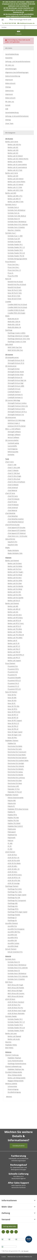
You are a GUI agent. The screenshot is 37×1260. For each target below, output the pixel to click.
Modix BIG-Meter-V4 (14, 327)
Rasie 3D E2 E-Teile (14, 296)
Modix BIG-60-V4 (13, 319)
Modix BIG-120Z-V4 (14, 324)
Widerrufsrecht (10, 83)
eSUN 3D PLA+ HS (13, 858)
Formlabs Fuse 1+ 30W (15, 236)
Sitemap (8, 87)
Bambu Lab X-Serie (11, 173)
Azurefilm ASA (12, 935)
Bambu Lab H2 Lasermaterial (17, 167)
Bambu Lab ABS (13, 606)
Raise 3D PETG (12, 709)
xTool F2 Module (13, 485)
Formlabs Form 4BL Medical (17, 216)
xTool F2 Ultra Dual (14, 479)
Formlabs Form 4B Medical (16, 210)
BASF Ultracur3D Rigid (15, 990)
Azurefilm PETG (13, 937)
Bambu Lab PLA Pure (14, 569)
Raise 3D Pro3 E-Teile (15, 293)
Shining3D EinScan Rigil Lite (17, 380)
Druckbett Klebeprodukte (13, 1072)
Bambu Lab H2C (13, 147)
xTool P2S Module (13, 499)
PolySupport (12, 832)
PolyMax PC (11, 812)
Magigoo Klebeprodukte (15, 1081)
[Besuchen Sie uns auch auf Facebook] (3, 1232)
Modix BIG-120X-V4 (14, 321)
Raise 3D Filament (11, 692)
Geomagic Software (14, 434)
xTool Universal (13, 487)
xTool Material (12, 490)
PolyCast (10, 840)
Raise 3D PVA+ (12, 738)
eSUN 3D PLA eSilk (14, 860)
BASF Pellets (9, 1048)
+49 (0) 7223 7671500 (10, 23)
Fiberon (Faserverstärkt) (15, 798)
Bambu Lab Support (14, 660)
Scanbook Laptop (13, 443)
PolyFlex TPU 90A (13, 818)
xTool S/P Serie (10, 493)
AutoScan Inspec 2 (14, 423)
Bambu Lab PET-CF (14, 646)
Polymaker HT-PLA (14, 789)
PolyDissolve (12, 829)
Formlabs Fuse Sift (14, 239)
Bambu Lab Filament (12, 560)
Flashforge (8, 330)
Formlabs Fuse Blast (14, 242)
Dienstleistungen (11, 69)
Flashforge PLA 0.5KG (15, 889)
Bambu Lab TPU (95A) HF (16, 635)
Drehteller (11, 454)
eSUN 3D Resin (10, 999)
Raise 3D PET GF (13, 718)
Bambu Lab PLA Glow (15, 583)
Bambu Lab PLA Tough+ (15, 572)
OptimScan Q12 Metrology (16, 420)
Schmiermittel (12, 1086)
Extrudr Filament (10, 949)
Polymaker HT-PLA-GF (15, 792)
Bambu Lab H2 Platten (15, 162)
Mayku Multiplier (13, 550)
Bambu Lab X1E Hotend (15, 184)
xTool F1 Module (13, 470)
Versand (26, 1251)
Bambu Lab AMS (10, 193)
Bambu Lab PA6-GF (14, 652)
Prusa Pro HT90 (13, 276)
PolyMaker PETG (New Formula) (18, 809)
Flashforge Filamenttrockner (17, 1063)
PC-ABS (10, 843)
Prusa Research (10, 261)
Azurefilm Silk (12, 940)
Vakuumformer (10, 539)
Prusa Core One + (13, 264)
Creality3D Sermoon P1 (15, 394)
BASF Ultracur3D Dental (15, 996)
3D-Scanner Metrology (12, 400)
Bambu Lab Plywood (14, 1036)
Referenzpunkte (13, 452)
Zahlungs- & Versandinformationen (17, 116)
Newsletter (9, 58)
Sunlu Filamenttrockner (15, 1061)
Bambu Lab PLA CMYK (15, 580)
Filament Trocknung (11, 1055)
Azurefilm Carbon (13, 943)
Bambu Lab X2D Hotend (15, 179)
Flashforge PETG (13, 909)
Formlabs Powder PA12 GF (16, 253)
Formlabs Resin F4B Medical (17, 222)
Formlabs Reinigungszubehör (17, 259)
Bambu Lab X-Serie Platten (16, 182)
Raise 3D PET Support (15, 720)
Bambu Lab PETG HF (14, 620)
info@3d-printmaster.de (27, 23)
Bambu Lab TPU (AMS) (15, 638)
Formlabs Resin (10, 959)
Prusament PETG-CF (14, 680)
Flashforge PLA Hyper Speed (17, 895)
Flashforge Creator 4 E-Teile (17, 341)
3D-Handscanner (10, 366)
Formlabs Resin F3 (14, 970)
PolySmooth (11, 838)
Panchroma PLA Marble (15, 775)
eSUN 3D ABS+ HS (13, 869)
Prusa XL (10, 273)
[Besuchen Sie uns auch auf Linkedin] (16, 1232)
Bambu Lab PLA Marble (15, 586)
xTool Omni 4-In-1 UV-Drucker (17, 536)
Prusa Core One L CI (14, 270)
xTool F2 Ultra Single (14, 476)
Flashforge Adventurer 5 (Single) (18, 336)
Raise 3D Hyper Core (14, 735)
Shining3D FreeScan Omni (16, 409)
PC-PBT (10, 849)
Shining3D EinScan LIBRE (16, 386)
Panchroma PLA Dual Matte (17, 755)
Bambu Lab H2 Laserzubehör (17, 164)
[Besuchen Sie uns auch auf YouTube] (7, 1232)
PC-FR (9, 846)
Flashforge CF (12, 918)
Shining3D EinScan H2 (15, 377)
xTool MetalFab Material (16, 522)
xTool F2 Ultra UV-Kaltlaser (16, 482)
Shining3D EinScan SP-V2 (16, 363)
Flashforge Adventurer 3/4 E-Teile (19, 339)
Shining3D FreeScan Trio (16, 414)
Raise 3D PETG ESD (14, 712)
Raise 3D (8, 279)
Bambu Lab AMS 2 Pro (15, 196)
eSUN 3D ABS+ (12, 866)
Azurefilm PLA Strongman (16, 929)
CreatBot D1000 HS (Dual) (16, 310)
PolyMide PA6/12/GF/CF (15, 826)
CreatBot (8, 301)
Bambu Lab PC (12, 640)
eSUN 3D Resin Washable (16, 1013)
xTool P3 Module (13, 505)
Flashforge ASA (13, 906)
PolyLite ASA (12, 803)
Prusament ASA (13, 672)
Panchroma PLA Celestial (16, 766)
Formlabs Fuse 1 (10, 233)
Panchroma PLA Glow (15, 780)
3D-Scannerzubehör (12, 440)
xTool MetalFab (10, 513)
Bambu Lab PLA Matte (15, 566)
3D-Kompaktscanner (12, 357)
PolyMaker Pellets (11, 1045)
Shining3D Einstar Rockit (16, 372)
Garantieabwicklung (12, 54)
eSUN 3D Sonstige (14, 883)
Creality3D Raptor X (14, 392)
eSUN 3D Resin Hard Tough (17, 1010)
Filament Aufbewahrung (13, 1066)
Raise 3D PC (11, 703)
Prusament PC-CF (13, 686)
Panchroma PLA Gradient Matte (18, 760)
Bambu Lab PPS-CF (14, 658)
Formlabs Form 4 (10, 204)
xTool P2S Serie (13, 496)
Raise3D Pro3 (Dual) (14, 287)
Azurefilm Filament (11, 923)
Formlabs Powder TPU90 (16, 1030)
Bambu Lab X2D (13, 176)
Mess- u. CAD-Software (12, 429)
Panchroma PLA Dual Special (17, 758)
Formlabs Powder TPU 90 (16, 256)
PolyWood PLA (12, 835)
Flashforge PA (12, 920)
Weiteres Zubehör (11, 1083)
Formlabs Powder (11, 1016)
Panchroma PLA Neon (15, 783)
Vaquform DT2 (12, 542)
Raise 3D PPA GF (13, 729)
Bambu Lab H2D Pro (14, 144)
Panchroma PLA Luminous (16, 778)
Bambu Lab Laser (11, 1033)
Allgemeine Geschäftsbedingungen (17, 72)
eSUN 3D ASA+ (12, 872)
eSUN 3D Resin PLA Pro (15, 1008)
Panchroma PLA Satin (15, 749)
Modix (7, 316)
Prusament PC (12, 675)
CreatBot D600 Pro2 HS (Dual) (17, 304)
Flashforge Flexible (14, 915)
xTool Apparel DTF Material (17, 533)
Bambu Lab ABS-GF (14, 609)
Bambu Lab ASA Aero (15, 615)
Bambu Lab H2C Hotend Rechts (18, 159)
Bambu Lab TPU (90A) (15, 632)
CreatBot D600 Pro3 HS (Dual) (17, 307)
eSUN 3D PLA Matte (14, 863)
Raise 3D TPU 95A (13, 706)
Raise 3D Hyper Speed (15, 732)
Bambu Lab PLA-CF (14, 600)
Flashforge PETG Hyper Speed (17, 912)
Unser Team (9, 123)
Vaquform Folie (13, 545)
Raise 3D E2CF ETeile (14, 299)
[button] (31, 27)
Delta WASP (9, 344)
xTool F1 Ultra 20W (14, 467)
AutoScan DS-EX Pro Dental (16, 426)
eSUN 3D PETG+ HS (14, 878)
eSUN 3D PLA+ (12, 855)
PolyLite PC (11, 806)
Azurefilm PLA (12, 926)
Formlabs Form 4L (13, 213)
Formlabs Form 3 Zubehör (16, 227)
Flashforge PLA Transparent (17, 900)
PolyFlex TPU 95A (13, 820)
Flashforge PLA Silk (14, 898)
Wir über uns (9, 65)
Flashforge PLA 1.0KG (15, 892)
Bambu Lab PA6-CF (14, 649)
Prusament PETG (13, 669)
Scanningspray (12, 449)
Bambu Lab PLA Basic (15, 563)
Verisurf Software (13, 437)
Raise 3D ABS (12, 698)
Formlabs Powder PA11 (15, 244)
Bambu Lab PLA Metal (15, 589)
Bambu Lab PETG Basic (15, 618)
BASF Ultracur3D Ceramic (16, 993)
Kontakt (7, 105)
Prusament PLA (13, 666)
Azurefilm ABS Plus (14, 932)
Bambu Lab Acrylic (14, 1039)
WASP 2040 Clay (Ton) (15, 347)
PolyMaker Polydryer (14, 1058)
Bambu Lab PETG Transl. (16, 623)
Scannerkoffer (12, 446)
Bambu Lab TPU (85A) (15, 629)
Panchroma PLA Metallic (16, 769)
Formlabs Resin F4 (14, 219)
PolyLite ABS (12, 800)
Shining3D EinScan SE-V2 (16, 360)
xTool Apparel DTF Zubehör (17, 530)
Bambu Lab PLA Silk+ (14, 595)
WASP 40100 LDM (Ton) (15, 350)
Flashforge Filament (11, 886)
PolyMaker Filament (11, 740)
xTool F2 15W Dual (14, 473)
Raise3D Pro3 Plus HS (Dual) (17, 284)
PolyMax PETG (12, 815)
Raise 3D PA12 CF (13, 723)
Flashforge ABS (13, 903)
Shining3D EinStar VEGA (15, 374)
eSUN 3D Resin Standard (16, 1002)
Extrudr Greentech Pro (15, 952)
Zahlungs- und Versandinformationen (17, 61)
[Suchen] (22, 27)
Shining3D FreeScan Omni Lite (18, 406)
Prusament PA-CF (13, 683)
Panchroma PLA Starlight (16, 763)
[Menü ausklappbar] (3, 19)
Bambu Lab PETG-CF (14, 626)
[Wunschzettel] (27, 27)
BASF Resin (9, 982)
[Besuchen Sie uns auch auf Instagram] (12, 1232)
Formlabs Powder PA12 (15, 250)
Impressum (9, 80)
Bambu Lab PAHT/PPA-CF (16, 655)
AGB (6, 109)
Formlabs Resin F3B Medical (17, 973)
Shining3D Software (14, 432)
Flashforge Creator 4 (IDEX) (16, 333)
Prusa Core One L (13, 267)
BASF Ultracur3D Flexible (16, 988)
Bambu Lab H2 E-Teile (15, 170)
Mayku (7, 547)
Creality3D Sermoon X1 (15, 397)
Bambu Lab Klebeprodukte (16, 1078)
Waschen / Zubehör (14, 230)
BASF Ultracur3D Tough (15, 985)
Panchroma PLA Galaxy (15, 772)
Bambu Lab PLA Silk (14, 592)
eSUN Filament (10, 852)
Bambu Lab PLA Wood (15, 575)
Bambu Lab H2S (13, 153)
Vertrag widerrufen (9, 1226)
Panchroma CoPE (13, 786)
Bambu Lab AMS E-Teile (15, 202)
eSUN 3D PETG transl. (15, 875)
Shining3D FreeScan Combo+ (17, 403)
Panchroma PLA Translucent (17, 752)
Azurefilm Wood (13, 946)
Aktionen (9, 1096)
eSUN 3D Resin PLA (14, 1005)
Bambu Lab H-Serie (11, 142)
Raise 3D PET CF (13, 715)
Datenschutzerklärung (12, 76)
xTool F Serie (9, 462)
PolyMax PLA (12, 743)
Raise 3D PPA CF (13, 726)
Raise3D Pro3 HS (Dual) (15, 281)
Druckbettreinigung (14, 1092)
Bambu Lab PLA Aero (14, 578)
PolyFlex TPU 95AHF (14, 823)
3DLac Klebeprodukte (15, 1075)
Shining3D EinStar (14, 369)
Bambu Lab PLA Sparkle (15, 598)
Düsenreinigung (13, 1089)
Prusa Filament (10, 663)
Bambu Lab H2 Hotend (15, 156)
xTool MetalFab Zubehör (16, 519)
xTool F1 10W (12, 465)
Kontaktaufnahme (18, 1146)
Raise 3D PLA (12, 695)
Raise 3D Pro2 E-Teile (15, 290)
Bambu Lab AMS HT (14, 199)
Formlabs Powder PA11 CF (16, 247)
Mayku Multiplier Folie (15, 553)
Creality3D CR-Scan (14, 389)
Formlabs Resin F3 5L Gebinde (18, 976)
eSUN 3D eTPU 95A (14, 880)
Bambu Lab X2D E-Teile (15, 190)
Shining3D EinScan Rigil (15, 383)
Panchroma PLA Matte (15, 746)
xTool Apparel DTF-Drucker (16, 527)
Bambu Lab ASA (13, 612)
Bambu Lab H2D (13, 150)
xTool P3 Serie (12, 502)
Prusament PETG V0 (14, 689)
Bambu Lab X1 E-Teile (15, 187)
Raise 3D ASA (12, 700)
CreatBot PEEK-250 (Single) (16, 313)
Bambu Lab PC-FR (13, 643)
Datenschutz (9, 91)
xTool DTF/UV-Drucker (12, 525)
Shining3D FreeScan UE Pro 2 (17, 412)
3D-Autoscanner (10, 417)
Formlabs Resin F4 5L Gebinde (18, 224)
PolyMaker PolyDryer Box (16, 1069)
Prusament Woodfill (14, 678)
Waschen (8, 1042)
